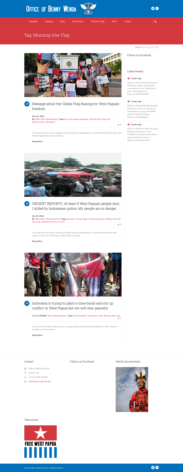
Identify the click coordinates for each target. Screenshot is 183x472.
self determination (50, 222)
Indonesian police (97, 219)
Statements (54, 219)
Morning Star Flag (97, 119)
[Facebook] (157, 8)
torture (62, 222)
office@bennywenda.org (40, 381)
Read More (37, 141)
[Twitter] (153, 8)
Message (53, 119)
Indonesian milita (95, 316)
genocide (70, 219)
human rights (81, 219)
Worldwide (50, 122)
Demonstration (79, 316)
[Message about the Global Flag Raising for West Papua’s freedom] (73, 75)
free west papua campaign (76, 119)
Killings (109, 219)
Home (138, 47)
